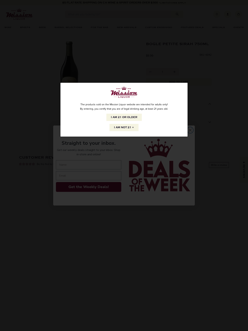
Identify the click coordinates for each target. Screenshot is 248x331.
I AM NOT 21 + (124, 127)
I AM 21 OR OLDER (124, 117)
